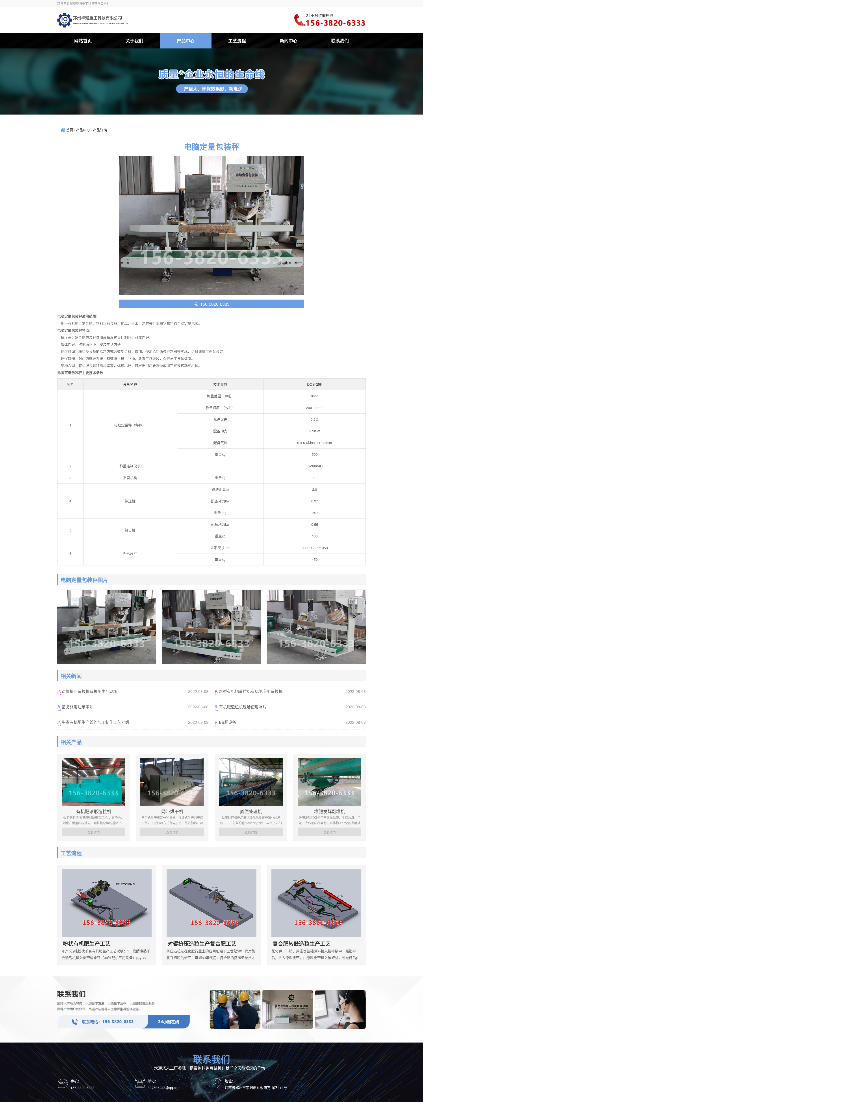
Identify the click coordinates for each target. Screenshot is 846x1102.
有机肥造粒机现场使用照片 (243, 706)
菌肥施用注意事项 (77, 706)
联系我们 (340, 40)
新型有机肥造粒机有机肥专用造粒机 (250, 691)
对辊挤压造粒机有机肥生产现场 (89, 691)
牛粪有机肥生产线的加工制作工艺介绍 (95, 722)
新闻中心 (288, 40)
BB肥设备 (227, 722)
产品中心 (186, 40)
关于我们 (134, 40)
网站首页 (83, 40)
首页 (69, 129)
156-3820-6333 (82, 1087)
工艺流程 (237, 40)
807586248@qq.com (164, 1087)
